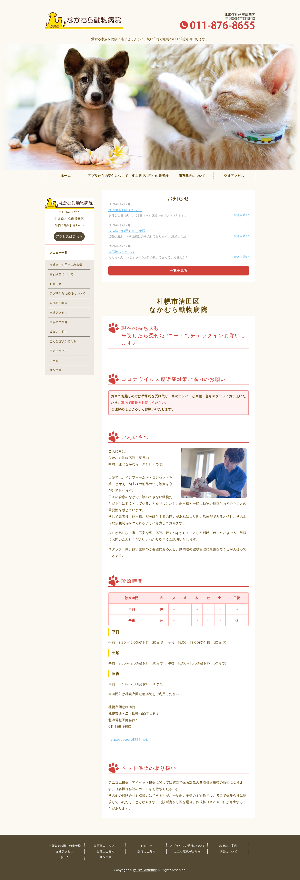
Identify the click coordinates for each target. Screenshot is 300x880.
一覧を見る (179, 270)
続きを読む (241, 215)
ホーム (66, 176)
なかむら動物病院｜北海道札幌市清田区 (84, 21)
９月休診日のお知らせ (125, 210)
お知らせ (55, 284)
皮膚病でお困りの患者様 (66, 264)
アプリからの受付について (108, 176)
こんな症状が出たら (63, 341)
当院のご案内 (58, 322)
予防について (58, 351)
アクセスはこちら (69, 236)
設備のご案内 (58, 332)
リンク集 (55, 370)
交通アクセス (234, 176)
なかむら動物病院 (145, 870)
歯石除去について (192, 176)
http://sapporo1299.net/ (128, 740)
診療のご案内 (58, 303)
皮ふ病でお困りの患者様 (150, 176)
